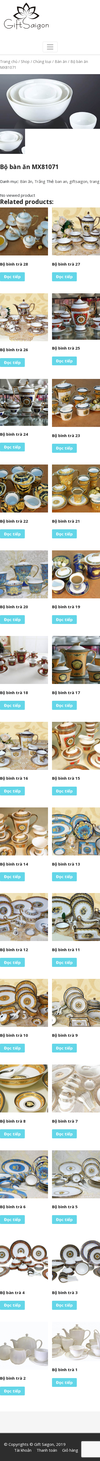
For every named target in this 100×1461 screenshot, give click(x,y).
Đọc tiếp (12, 276)
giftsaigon (78, 181)
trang (94, 181)
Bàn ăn (61, 61)
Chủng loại (42, 61)
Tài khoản (22, 1450)
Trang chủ (8, 61)
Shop (25, 61)
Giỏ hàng (70, 1450)
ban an (61, 181)
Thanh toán (47, 1450)
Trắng (39, 181)
